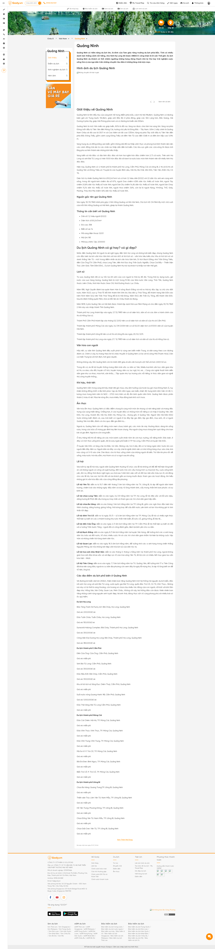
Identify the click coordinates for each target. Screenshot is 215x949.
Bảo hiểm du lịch (91, 9)
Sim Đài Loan (54, 931)
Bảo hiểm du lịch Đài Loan (138, 929)
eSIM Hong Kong (86, 934)
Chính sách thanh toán (99, 879)
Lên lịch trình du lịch (142, 863)
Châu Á (50, 39)
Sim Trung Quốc (65, 929)
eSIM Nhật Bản (89, 936)
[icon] (161, 23)
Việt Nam (63, 39)
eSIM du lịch (80, 924)
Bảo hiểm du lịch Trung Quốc (139, 927)
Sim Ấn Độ (53, 936)
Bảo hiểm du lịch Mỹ (135, 938)
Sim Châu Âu (65, 934)
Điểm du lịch (53, 64)
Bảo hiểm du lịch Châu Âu (137, 936)
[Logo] (15, 3)
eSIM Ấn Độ (91, 938)
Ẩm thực (116, 871)
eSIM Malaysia (89, 929)
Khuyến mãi (117, 866)
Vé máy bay (74, 9)
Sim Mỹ (61, 936)
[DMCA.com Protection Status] (169, 914)
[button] (197, 3)
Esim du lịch (108, 9)
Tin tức (115, 863)
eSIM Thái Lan (79, 927)
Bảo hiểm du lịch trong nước (111, 927)
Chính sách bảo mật (99, 869)
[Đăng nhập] (209, 3)
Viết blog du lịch (141, 874)
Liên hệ (94, 866)
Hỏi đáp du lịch (140, 871)
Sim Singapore (64, 927)
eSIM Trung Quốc (80, 931)
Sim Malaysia (52, 929)
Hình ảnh (52, 76)
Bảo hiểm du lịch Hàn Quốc (138, 931)
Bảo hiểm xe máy (107, 931)
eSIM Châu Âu (79, 938)
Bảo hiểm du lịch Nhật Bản (138, 934)
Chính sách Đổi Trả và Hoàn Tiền (99, 876)
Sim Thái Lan (52, 927)
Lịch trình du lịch (141, 9)
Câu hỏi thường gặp (98, 871)
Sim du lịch (124, 9)
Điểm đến (116, 869)
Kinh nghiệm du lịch (56, 70)
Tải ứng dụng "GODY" (54, 914)
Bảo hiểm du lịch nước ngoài (112, 929)
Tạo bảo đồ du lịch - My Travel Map (144, 867)
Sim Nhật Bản (54, 934)
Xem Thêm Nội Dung (124, 840)
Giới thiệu (52, 58)
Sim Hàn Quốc (65, 931)
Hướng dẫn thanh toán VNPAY (165, 867)
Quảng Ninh (80, 39)
